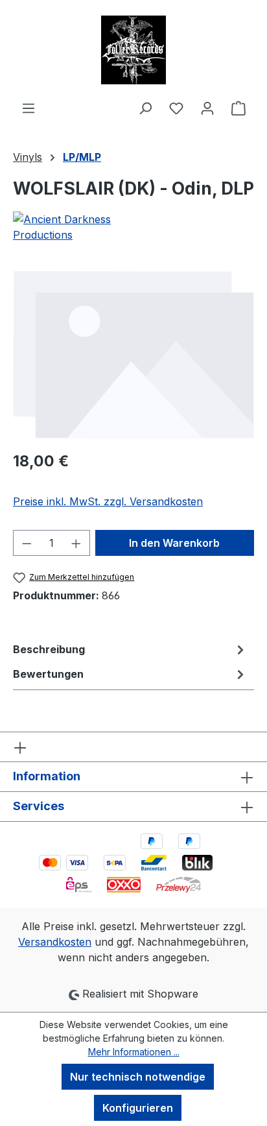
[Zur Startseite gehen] (133, 50)
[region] (133, 354)
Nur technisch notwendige (137, 1076)
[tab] (130, 649)
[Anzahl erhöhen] (76, 543)
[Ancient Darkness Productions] (133, 227)
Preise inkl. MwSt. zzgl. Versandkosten (108, 501)
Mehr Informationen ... (134, 1051)
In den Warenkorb (174, 542)
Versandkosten (54, 941)
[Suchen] (145, 108)
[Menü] (28, 108)
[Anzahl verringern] (26, 543)
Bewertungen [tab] (48, 673)
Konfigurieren (137, 1107)
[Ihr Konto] (207, 108)
